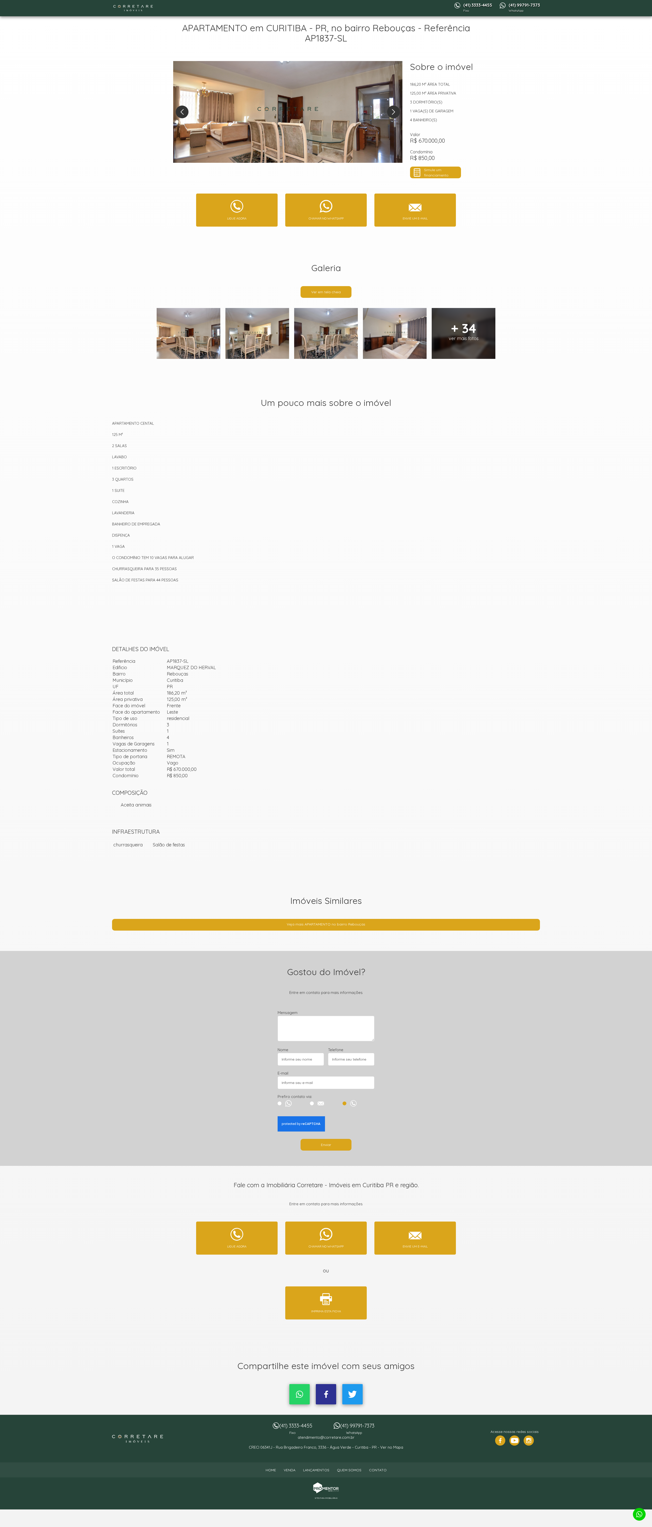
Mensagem (287, 1012)
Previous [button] (182, 112)
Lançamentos (316, 1470)
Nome (283, 1049)
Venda (289, 1470)
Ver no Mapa (391, 1447)
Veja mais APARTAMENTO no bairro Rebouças (326, 924)
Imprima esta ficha (326, 1311)
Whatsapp (299, 1394)
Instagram (529, 1440)
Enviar (326, 1144)
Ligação (358, 1103)
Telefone (335, 1049)
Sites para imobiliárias (326, 1498)
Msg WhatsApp (293, 1103)
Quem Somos (349, 1470)
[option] (287, 112)
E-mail (283, 1073)
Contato (378, 1470)
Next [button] (393, 112)
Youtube (514, 1440)
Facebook (326, 1394)
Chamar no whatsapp (326, 218)
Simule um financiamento (436, 173)
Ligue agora (237, 218)
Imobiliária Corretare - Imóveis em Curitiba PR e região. (137, 1439)
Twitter (352, 1394)
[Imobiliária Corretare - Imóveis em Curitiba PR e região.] (133, 8)
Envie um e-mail (415, 218)
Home (271, 1470)
